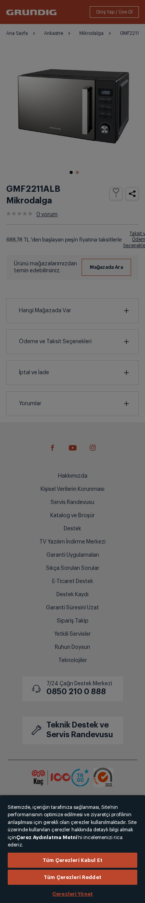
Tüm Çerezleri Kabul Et (72, 860)
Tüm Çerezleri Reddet (72, 877)
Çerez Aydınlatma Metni (46, 837)
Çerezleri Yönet (72, 893)
